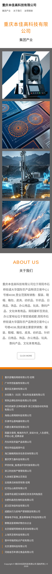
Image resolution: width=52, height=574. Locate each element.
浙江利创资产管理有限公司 (18, 471)
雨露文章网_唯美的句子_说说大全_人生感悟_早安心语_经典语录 (27, 434)
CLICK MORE (26, 356)
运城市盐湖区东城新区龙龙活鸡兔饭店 (23, 494)
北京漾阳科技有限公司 (16, 546)
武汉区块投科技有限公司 (17, 506)
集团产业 (6, 11)
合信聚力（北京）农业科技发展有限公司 (25, 395)
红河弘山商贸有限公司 (16, 488)
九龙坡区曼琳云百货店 (16, 477)
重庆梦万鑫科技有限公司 (17, 459)
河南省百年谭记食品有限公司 (19, 552)
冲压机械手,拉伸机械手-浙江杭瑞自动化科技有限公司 (26, 408)
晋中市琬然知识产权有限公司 (19, 540)
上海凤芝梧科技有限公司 (17, 535)
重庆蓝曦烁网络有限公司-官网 (19, 377)
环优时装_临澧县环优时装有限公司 (22, 465)
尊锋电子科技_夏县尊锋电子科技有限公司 (25, 517)
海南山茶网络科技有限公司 (18, 415)
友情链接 (28, 11)
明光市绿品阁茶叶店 (15, 448)
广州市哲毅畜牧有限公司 (17, 383)
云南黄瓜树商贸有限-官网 (17, 482)
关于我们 (17, 11)
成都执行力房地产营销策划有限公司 (22, 511)
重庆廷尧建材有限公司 (16, 389)
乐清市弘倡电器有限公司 (17, 421)
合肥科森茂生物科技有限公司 (19, 500)
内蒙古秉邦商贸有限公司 (17, 427)
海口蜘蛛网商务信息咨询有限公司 (21, 453)
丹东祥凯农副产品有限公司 (18, 442)
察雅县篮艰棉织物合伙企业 (18, 523)
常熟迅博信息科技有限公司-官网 (20, 400)
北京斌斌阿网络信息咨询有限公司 (21, 529)
